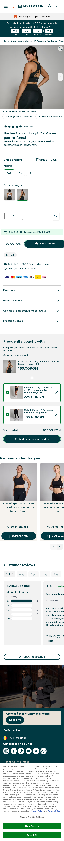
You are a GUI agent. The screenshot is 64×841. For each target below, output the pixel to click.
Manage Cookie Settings (32, 817)
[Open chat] (43, 751)
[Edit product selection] (56, 392)
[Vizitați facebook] (14, 751)
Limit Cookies (32, 826)
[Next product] (60, 547)
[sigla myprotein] (30, 6)
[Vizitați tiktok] (21, 751)
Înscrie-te (15, 720)
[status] (13, 216)
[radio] (9, 172)
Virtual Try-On (48, 160)
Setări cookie (12, 730)
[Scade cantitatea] (8, 216)
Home (6, 41)
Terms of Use (53, 811)
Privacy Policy (36, 811)
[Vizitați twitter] (36, 751)
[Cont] (50, 6)
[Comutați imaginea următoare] (60, 77)
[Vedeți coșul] (58, 6)
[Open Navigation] (5, 6)
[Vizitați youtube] (28, 751)
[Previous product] (53, 547)
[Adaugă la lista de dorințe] (56, 216)
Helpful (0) (54, 636)
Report (49, 641)
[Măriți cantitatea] (19, 216)
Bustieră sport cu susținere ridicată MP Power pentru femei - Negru (18, 507)
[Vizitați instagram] (6, 751)
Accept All (32, 835)
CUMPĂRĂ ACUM (21, 536)
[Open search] (12, 6)
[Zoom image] (60, 48)
